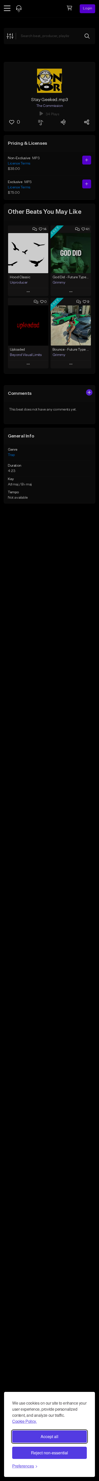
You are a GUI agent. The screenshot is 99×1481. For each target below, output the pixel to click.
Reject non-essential (49, 1453)
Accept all (49, 1436)
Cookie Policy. (24, 1421)
